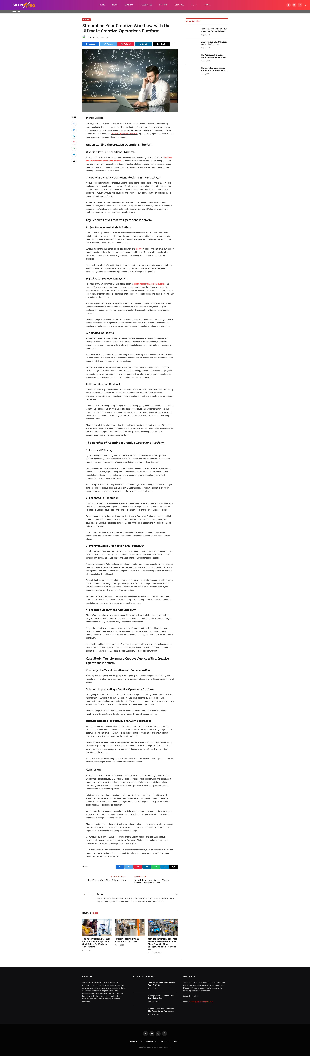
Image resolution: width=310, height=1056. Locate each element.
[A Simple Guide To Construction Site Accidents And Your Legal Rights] (139, 1012)
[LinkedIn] (73, 136)
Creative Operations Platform (124, 134)
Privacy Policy (136, 1041)
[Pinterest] (73, 142)
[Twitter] (73, 129)
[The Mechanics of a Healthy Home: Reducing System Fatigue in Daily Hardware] (192, 58)
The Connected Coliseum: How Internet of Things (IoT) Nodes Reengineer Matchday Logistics (213, 30)
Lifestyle (179, 5)
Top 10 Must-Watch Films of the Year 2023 (107, 880)
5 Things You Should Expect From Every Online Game (161, 997)
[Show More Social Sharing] (172, 44)
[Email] (73, 160)
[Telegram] (73, 154)
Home (102, 5)
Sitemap (176, 1041)
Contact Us (151, 1041)
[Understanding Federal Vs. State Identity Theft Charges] (192, 45)
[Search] (305, 5)
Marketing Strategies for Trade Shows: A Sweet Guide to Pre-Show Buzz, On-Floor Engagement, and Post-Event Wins (162, 944)
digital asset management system (149, 284)
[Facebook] (73, 123)
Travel (207, 5)
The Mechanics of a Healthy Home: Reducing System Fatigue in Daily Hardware (214, 56)
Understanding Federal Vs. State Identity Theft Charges (214, 43)
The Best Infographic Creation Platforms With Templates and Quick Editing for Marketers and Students (96, 943)
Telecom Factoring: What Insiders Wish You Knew (127, 940)
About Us (165, 1041)
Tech (193, 5)
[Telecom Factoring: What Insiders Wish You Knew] (130, 927)
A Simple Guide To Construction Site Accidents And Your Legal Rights (161, 1010)
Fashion (163, 5)
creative (139, 249)
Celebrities (146, 5)
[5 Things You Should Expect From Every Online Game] (139, 998)
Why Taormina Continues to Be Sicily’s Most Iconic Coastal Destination (51, 11)
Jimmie (92, 37)
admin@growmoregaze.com (201, 1002)
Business (129, 5)
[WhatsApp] (73, 148)
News (115, 5)
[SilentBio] (23, 5)
